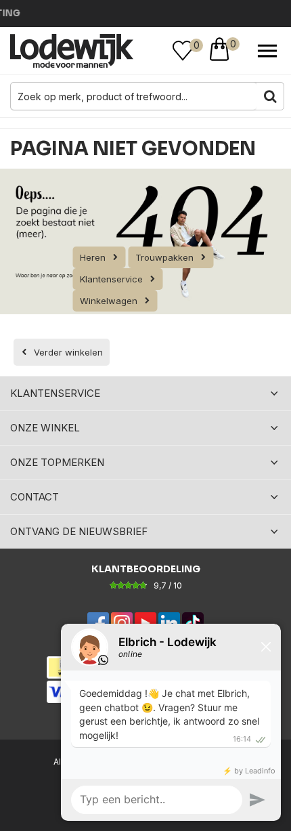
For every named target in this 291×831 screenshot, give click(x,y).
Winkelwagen (108, 300)
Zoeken (270, 96)
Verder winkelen (68, 352)
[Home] (71, 51)
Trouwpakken (164, 257)
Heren (93, 257)
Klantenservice (111, 279)
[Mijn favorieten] (183, 51)
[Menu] (267, 51)
